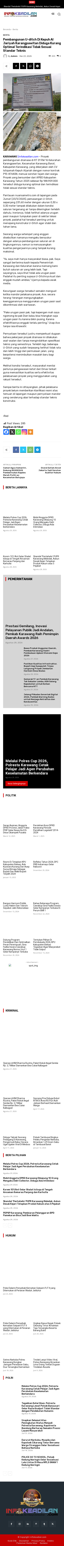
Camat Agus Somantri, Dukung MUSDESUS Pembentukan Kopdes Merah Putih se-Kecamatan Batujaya (14, 473)
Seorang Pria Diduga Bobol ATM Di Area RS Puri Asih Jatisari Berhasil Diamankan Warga (47, 1102)
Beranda (7, 29)
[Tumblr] (44, 1524)
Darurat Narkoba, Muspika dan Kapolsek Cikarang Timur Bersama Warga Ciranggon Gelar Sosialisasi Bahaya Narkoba (40, 1444)
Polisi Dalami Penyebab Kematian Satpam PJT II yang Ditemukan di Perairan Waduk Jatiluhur (29, 1289)
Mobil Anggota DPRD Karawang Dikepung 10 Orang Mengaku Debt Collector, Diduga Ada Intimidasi (44, 522)
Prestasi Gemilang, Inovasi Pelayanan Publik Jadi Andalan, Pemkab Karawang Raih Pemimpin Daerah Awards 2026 (32, 632)
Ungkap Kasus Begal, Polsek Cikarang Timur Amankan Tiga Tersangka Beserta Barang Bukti (47, 1327)
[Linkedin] (28, 1524)
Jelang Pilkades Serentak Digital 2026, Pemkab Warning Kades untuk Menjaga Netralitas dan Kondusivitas (41, 698)
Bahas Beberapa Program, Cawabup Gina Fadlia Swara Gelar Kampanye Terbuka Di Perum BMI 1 (46, 907)
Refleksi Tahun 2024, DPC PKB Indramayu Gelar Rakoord (45, 864)
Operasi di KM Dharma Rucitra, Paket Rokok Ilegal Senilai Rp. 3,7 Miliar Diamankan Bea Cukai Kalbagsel (30, 1064)
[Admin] (5, 56)
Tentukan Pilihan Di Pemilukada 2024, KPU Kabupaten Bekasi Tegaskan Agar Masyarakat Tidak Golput (46, 945)
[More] (30, 432)
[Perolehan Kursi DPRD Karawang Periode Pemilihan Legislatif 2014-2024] (47, 811)
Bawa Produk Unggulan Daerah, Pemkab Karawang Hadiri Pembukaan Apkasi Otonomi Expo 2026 (41, 652)
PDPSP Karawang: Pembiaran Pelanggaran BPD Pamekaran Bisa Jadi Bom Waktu (28, 1214)
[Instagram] (24, 432)
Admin (14, 56)
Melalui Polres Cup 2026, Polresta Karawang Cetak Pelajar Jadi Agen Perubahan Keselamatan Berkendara (15, 522)
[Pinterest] (36, 1524)
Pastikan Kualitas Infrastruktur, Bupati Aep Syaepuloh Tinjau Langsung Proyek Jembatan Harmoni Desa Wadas (40, 667)
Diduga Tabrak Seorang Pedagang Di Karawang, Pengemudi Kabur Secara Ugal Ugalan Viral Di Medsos (16, 1141)
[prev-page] (5, 1225)
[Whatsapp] (18, 432)
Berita (15, 29)
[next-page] (10, 1225)
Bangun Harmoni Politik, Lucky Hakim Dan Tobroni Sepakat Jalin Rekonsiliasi (15, 905)
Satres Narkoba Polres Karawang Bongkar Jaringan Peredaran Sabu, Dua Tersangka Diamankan (16, 1363)
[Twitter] (23, 66)
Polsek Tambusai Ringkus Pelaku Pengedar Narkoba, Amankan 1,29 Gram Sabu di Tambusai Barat (46, 1141)
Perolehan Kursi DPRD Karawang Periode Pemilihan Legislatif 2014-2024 (46, 829)
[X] (12, 432)
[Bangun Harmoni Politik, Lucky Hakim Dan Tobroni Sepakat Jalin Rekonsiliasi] (17, 889)
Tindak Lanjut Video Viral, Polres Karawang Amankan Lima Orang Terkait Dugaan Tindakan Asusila (46, 1363)
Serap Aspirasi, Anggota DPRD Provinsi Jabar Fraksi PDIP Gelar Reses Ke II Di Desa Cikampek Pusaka (16, 829)
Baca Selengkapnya (16, 783)
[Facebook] (16, 66)
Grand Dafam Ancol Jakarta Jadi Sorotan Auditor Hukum (50, 470)
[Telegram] (37, 66)
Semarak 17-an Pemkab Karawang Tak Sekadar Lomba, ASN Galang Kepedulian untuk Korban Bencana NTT (41, 683)
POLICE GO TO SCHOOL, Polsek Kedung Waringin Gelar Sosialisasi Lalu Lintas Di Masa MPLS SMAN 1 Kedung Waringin (40, 1461)
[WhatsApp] (30, 66)
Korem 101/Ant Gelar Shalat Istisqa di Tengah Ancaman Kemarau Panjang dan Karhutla (17, 560)
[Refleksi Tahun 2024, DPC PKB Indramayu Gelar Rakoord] (47, 848)
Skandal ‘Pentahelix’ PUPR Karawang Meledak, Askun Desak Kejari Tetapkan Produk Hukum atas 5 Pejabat (46, 561)
